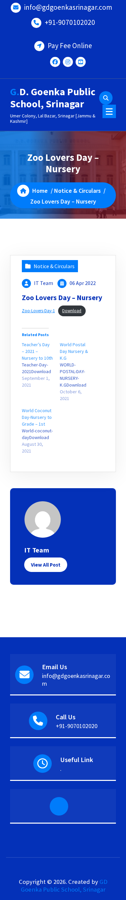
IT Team (43, 283)
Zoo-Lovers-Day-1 (38, 310)
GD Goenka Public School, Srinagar (64, 885)
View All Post (45, 565)
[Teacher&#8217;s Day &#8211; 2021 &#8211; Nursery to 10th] (41, 364)
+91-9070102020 (70, 22)
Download (71, 310)
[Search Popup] (106, 98)
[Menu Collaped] (109, 111)
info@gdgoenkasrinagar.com (68, 7)
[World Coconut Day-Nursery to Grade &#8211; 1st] (41, 430)
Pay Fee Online (70, 45)
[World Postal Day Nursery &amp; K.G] (79, 371)
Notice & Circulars (77, 190)
